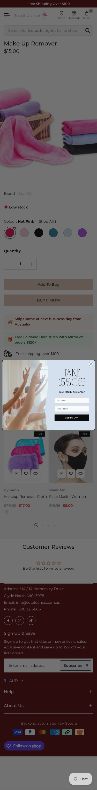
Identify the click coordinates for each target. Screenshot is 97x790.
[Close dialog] (91, 364)
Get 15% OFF (71, 417)
